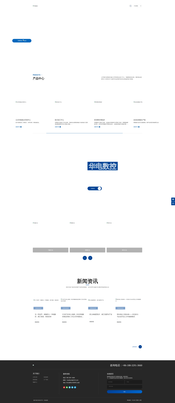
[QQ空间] (72, 387)
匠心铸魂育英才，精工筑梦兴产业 (101, 314)
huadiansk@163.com (136, 1)
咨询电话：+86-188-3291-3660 (126, 365)
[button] (17, 61)
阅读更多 (37, 322)
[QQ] (70, 387)
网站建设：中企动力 (131, 400)
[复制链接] (75, 387)
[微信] (67, 387)
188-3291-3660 (121, 1)
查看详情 (29, 126)
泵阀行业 (50, 250)
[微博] (64, 387)
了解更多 (19, 40)
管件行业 (87, 250)
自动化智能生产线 (112, 120)
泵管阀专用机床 (71, 120)
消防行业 (124, 250)
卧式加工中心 (31, 120)
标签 (141, 400)
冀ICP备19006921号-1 (58, 400)
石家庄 (137, 400)
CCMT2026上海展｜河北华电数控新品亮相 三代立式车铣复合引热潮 (73, 316)
